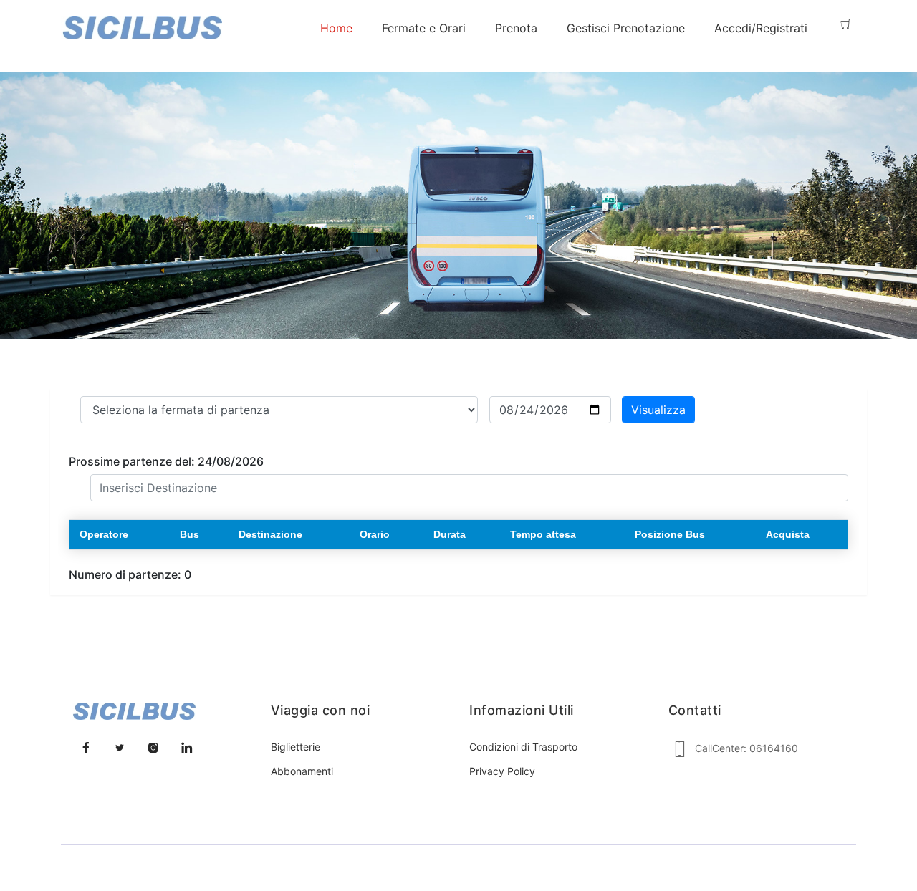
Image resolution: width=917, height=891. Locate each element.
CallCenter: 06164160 (746, 748)
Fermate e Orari (424, 28)
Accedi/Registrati (760, 28)
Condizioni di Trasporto (523, 747)
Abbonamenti (302, 771)
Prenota (516, 28)
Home (336, 28)
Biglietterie (295, 747)
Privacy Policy (502, 771)
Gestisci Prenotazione (626, 28)
